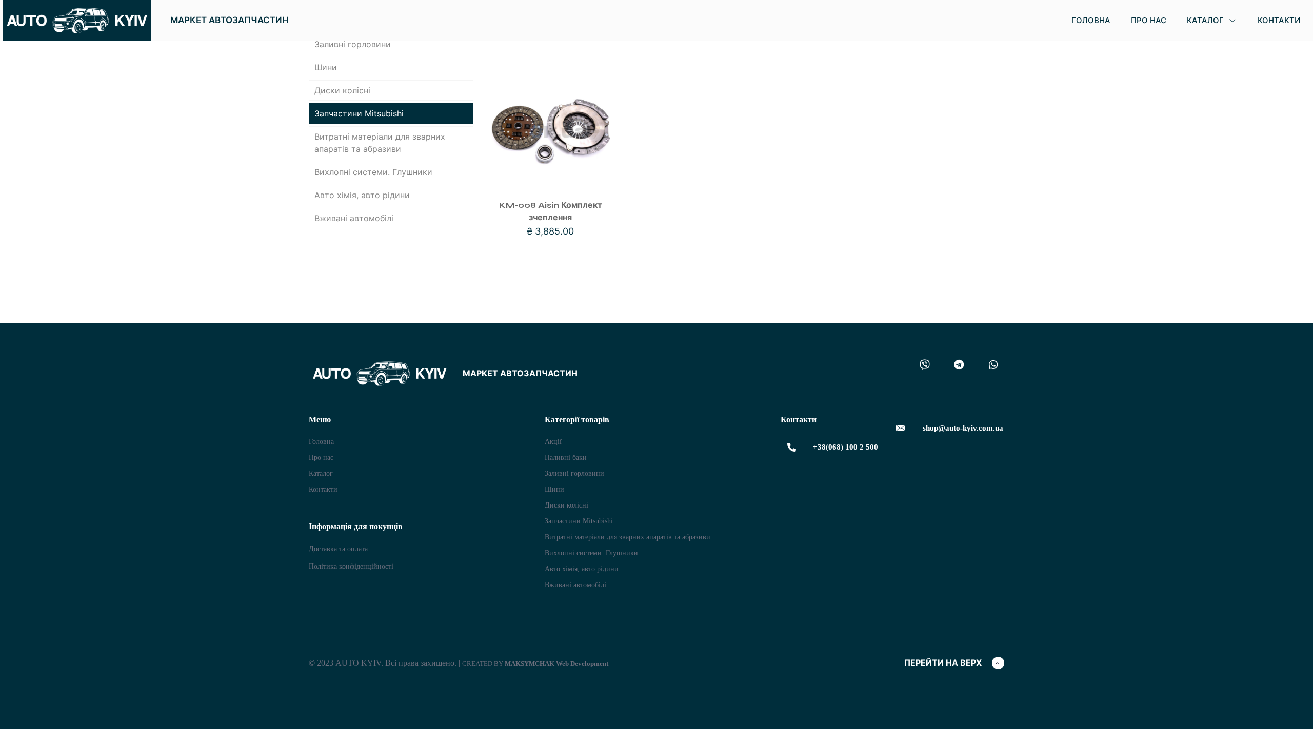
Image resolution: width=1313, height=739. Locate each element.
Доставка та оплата (338, 549)
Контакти (323, 489)
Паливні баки (566, 457)
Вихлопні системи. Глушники (373, 172)
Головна (321, 441)
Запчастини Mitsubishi (359, 113)
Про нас (321, 457)
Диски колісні (342, 90)
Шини (325, 67)
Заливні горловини (352, 44)
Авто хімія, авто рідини (362, 195)
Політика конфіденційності (351, 566)
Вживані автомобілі (353, 218)
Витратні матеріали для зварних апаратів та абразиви (379, 142)
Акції (553, 441)
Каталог (321, 473)
